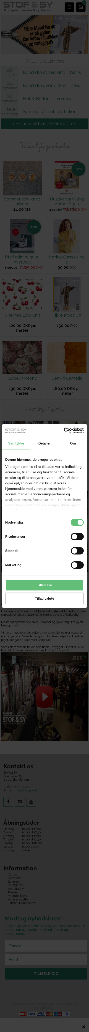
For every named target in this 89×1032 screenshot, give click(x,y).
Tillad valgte (44, 598)
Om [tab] (73, 443)
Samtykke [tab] (16, 443)
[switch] (77, 536)
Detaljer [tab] (44, 443)
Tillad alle (44, 585)
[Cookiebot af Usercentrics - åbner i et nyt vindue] (64, 431)
